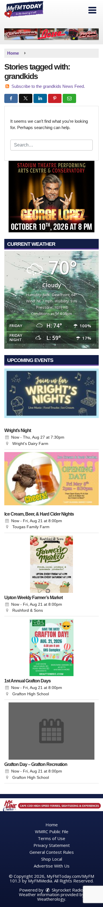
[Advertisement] (51, 34)
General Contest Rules (51, 852)
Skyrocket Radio (67, 890)
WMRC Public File (51, 831)
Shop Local (51, 859)
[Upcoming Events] (51, 397)
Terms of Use (51, 838)
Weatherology (51, 899)
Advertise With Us (52, 866)
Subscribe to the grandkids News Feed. (48, 86)
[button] (92, 10)
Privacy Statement (51, 845)
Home (51, 824)
